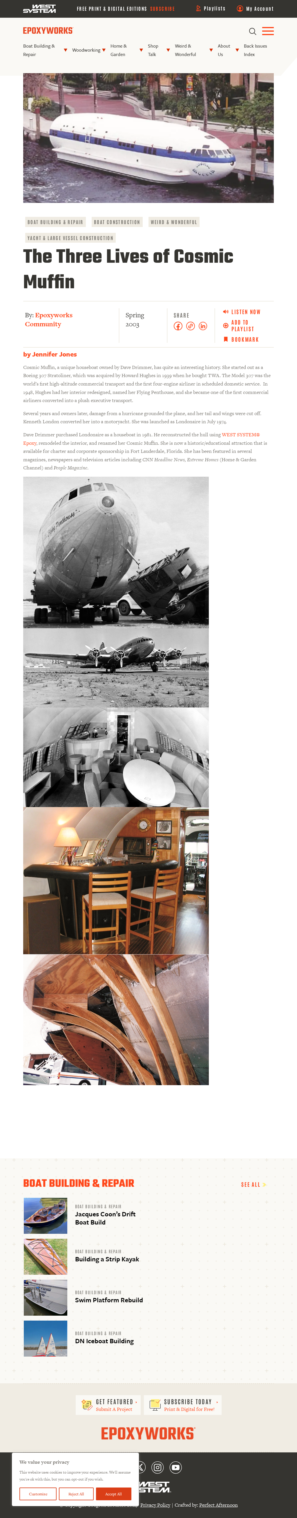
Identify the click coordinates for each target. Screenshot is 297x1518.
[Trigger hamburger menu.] (268, 31)
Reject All (76, 1494)
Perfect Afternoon (218, 1505)
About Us (224, 50)
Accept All (113, 1494)
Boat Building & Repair (39, 50)
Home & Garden (119, 50)
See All (251, 1184)
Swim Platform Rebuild (109, 1300)
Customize (38, 1494)
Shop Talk (153, 50)
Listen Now (246, 311)
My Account (260, 8)
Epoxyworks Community (49, 319)
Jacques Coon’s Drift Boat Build (105, 1218)
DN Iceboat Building (104, 1341)
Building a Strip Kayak (107, 1259)
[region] (75, 1479)
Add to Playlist (242, 325)
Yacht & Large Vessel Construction (70, 238)
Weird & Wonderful (185, 50)
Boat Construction (117, 222)
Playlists (215, 8)
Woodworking (86, 49)
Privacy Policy (155, 1505)
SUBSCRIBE (162, 8)
